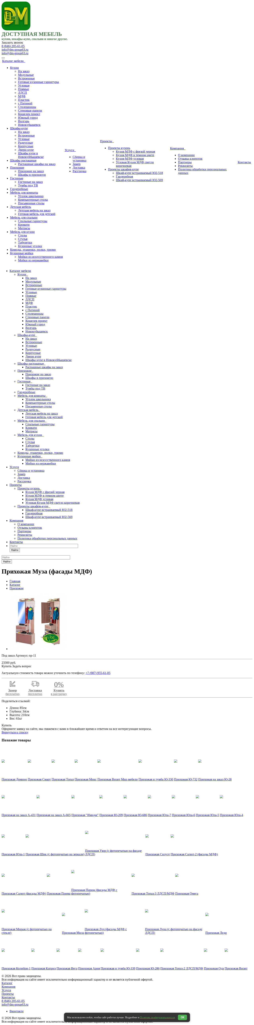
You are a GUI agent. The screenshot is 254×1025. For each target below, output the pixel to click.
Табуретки (25, 242)
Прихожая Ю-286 (148, 968)
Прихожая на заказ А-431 (19, 815)
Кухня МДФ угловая (130, 158)
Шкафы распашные (23, 160)
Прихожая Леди (216, 932)
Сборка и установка (79, 158)
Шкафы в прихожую (32, 174)
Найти (14, 550)
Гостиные (16, 178)
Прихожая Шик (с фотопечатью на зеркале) (55, 854)
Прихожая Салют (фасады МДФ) (24, 893)
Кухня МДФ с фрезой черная (135, 151)
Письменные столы (31, 203)
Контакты (244, 162)
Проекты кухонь (119, 148)
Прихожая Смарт (39, 779)
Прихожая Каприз (43, 968)
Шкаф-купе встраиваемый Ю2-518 (139, 173)
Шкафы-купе (19, 128)
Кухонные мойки (21, 253)
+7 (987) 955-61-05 (98, 673)
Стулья (22, 239)
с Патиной (25, 103)
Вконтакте (17, 1011)
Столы (22, 235)
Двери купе (26, 149)
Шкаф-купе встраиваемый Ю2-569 (139, 180)
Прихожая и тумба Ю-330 (156, 779)
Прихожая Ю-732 (185, 779)
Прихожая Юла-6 (183, 815)
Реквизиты (185, 165)
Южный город (28, 117)
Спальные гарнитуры (32, 221)
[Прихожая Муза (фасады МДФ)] (38, 648)
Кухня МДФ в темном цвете (135, 155)
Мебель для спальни (24, 217)
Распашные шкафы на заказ (36, 164)
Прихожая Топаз (63, 779)
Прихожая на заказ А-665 (54, 815)
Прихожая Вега (67, 968)
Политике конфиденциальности (157, 1017)
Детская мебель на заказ (34, 210)
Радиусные (25, 142)
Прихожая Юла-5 (207, 815)
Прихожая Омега (186, 893)
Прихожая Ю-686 (135, 815)
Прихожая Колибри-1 (16, 968)
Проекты (107, 141)
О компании (186, 155)
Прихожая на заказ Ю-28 (215, 779)
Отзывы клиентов (190, 158)
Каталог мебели (13, 61)
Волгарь (23, 121)
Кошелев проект (29, 114)
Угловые (24, 85)
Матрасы (24, 228)
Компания (177, 148)
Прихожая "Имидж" (85, 815)
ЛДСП (22, 92)
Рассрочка (79, 171)
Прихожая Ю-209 (111, 815)
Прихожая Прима (58, 893)
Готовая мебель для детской (36, 214)
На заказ (23, 71)
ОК (182, 1017)
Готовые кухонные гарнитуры (38, 82)
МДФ (22, 96)
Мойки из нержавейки (33, 260)
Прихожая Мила (73, 932)
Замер (77, 164)
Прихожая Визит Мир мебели (117, 779)
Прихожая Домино (14, 779)
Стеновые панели (30, 110)
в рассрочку (59, 690)
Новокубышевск (29, 124)
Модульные (26, 74)
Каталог (7, 983)
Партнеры (185, 162)
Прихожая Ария (89, 968)
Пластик (24, 99)
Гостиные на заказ (30, 182)
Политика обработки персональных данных (47, 538)
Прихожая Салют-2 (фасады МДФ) (194, 854)
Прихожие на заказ (31, 171)
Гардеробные (19, 189)
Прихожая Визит (236, 968)
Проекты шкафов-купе (123, 169)
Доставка (79, 167)
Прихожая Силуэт (157, 854)
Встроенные (26, 78)
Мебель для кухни (22, 231)
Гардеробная (124, 176)
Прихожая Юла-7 (159, 815)
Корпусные (25, 146)
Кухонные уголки (30, 246)
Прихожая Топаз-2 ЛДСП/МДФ (181, 968)
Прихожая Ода (214, 968)
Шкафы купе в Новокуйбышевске (31, 155)
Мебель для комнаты (24, 192)
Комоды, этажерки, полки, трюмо (33, 249)
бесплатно (12, 692)
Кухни (14, 67)
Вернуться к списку (15, 732)
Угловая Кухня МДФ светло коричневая (52, 502)
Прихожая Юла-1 (13, 854)
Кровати (24, 224)
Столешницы (27, 107)
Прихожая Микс (86, 779)
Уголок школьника (30, 196)
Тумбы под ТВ (28, 185)
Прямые (23, 89)
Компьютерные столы (33, 199)
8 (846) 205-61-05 (13, 46)
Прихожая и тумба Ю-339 (118, 968)
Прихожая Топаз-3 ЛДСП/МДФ (153, 893)
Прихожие (17, 167)
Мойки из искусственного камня (40, 256)
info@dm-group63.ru (15, 49)
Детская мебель (20, 206)
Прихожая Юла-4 (231, 815)
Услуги (70, 150)
